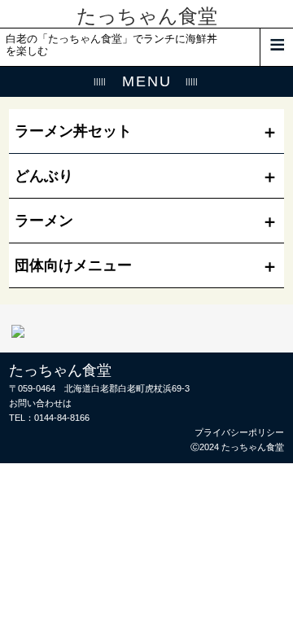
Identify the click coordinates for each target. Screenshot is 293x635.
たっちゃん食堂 (147, 16)
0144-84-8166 (62, 418)
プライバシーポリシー (239, 432)
